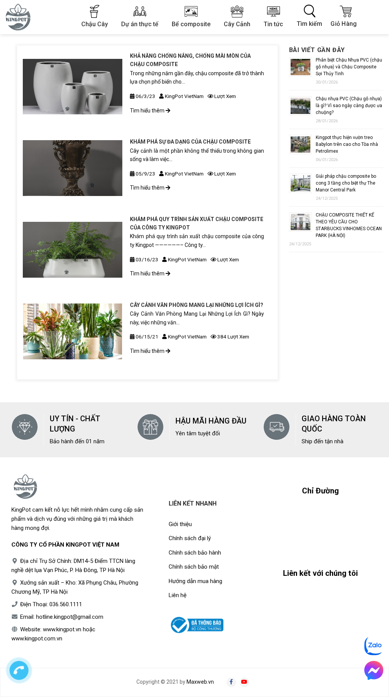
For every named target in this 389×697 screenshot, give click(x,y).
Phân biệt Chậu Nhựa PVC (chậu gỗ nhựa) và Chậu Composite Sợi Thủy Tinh (349, 66)
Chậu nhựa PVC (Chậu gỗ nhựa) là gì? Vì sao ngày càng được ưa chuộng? (349, 105)
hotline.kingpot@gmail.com (69, 616)
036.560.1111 (65, 604)
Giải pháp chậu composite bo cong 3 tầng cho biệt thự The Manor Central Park (346, 183)
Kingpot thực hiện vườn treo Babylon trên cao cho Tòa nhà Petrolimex (347, 144)
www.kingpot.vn (62, 629)
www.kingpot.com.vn (36, 638)
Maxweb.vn (200, 682)
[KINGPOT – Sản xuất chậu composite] (23, 17)
